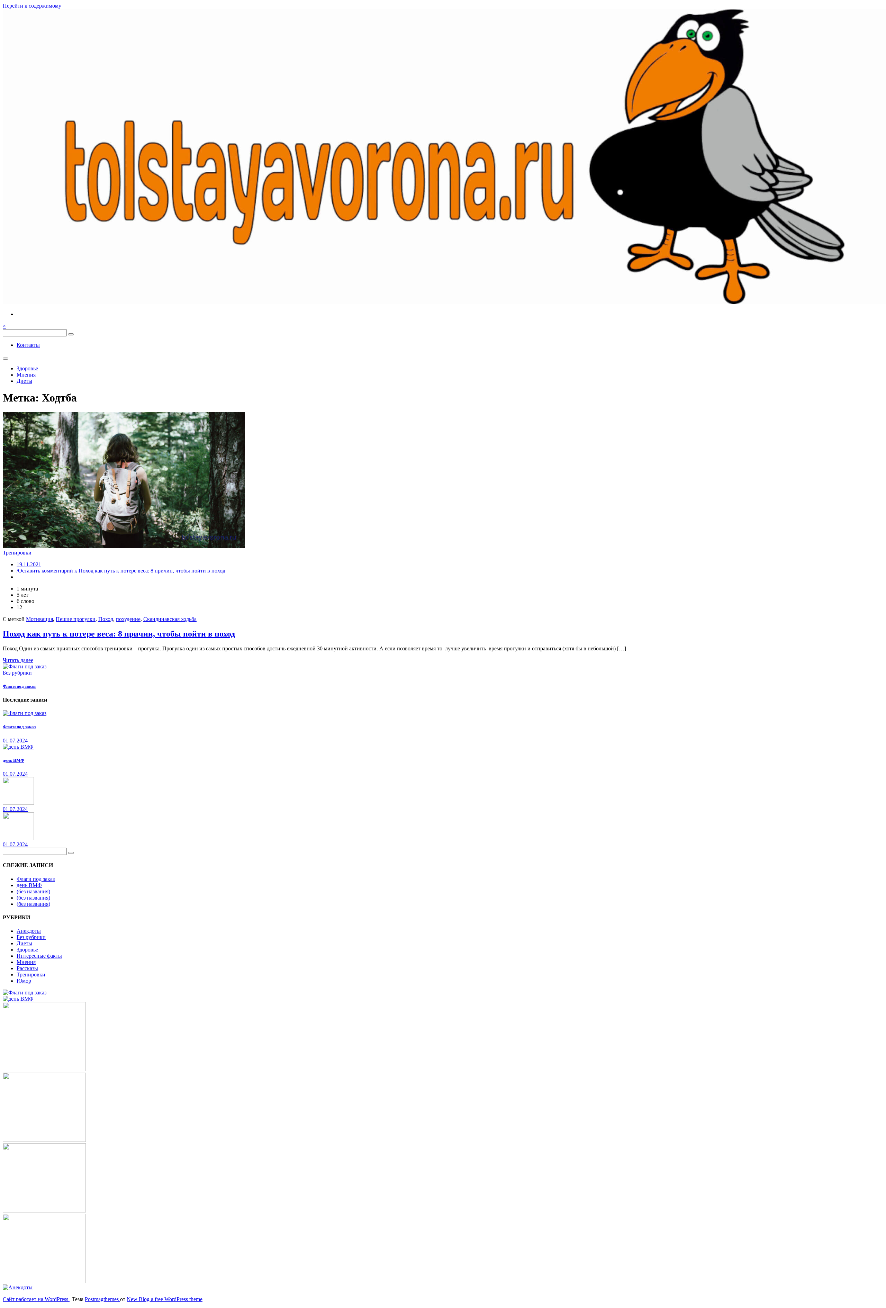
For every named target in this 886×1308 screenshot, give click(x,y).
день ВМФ (13, 760)
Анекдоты (29, 931)
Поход (105, 619)
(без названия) (33, 891)
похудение (128, 619)
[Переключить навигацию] (5, 359)
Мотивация (39, 619)
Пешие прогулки (76, 619)
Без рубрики (17, 673)
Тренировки (17, 553)
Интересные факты (39, 956)
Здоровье (27, 368)
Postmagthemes (102, 1299)
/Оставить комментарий (121, 571)
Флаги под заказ (19, 686)
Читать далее (18, 660)
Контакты (28, 345)
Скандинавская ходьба (170, 619)
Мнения (26, 375)
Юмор (24, 981)
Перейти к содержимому (32, 6)
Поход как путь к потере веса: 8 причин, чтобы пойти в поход (119, 633)
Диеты (24, 381)
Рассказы (27, 968)
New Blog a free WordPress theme (164, 1299)
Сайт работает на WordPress (36, 1299)
